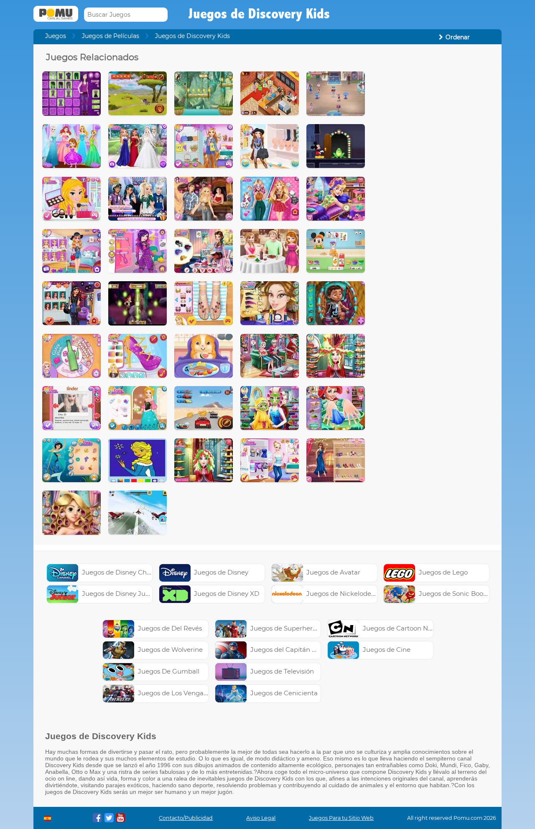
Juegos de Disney (221, 572)
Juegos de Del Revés (170, 628)
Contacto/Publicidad (186, 818)
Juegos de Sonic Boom (454, 594)
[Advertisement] (433, 176)
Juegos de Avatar (333, 572)
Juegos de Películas (110, 36)
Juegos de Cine (386, 650)
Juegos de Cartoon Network (406, 628)
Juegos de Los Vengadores (179, 693)
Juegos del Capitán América (294, 650)
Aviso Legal (260, 818)
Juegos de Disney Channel (123, 572)
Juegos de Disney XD (226, 594)
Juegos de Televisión (282, 671)
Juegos (55, 36)
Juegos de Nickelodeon (342, 594)
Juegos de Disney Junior (120, 594)
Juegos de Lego (443, 572)
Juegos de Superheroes (286, 628)
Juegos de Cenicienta (284, 693)
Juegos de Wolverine (170, 650)
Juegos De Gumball (168, 671)
